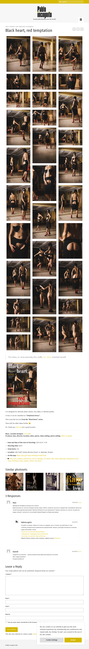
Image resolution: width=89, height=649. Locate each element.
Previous (7, 482)
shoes (32, 461)
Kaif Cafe (19, 427)
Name (7, 598)
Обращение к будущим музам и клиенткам (35, 534)
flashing (40, 459)
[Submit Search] (60, 1)
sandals (20, 459)
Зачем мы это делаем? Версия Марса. (33, 532)
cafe (52, 459)
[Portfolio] (78, 29)
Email (7, 606)
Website (7, 614)
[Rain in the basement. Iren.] (54, 482)
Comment (8, 574)
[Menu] (81, 19)
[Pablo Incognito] (44, 12)
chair (9, 461)
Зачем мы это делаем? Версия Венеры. (34, 536)
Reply (79, 502)
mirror (34, 459)
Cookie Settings (51, 640)
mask (57, 459)
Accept (73, 640)
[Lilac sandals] (34, 482)
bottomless (27, 459)
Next (82, 482)
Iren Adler (47, 357)
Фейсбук (57, 538)
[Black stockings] (14, 482)
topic (21, 461)
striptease (15, 461)
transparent (70, 459)
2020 (11, 459)
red (35, 461)
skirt (76, 459)
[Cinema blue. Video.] (75, 482)
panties (26, 461)
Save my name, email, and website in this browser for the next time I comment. (31, 622)
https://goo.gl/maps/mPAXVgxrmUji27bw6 (31, 455)
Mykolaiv (62, 459)
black (39, 461)
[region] (61, 633)
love (14, 459)
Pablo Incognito (66, 436)
